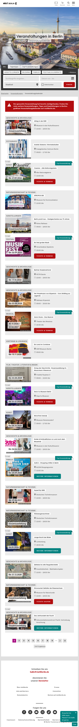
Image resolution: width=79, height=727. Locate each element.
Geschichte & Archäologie (19, 118)
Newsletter (43, 681)
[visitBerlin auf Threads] (30, 712)
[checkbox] (11, 72)
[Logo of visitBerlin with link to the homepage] (9, 3)
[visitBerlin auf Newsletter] (55, 712)
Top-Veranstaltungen (30, 67)
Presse (56, 687)
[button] (62, 3)
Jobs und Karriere (22, 691)
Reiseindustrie (22, 695)
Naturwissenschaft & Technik (20, 192)
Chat (74, 724)
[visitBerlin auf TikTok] (49, 712)
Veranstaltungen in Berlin (39, 36)
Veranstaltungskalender (39, 41)
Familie (9, 459)
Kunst (9, 165)
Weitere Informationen (47, 476)
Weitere (73, 72)
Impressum (11, 720)
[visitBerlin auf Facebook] (24, 712)
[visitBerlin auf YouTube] (36, 712)
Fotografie (11, 141)
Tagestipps (14, 67)
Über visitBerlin (22, 687)
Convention (57, 691)
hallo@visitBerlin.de (39, 672)
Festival (10, 239)
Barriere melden (58, 720)
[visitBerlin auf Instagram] (43, 712)
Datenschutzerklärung (26, 720)
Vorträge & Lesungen (16, 341)
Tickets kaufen (44, 602)
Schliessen (76, 712)
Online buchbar (48, 85)
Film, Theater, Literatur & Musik (22, 365)
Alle (4, 67)
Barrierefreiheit (43, 720)
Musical (10, 314)
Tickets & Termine (45, 181)
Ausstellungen (13, 216)
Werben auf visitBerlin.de (57, 695)
